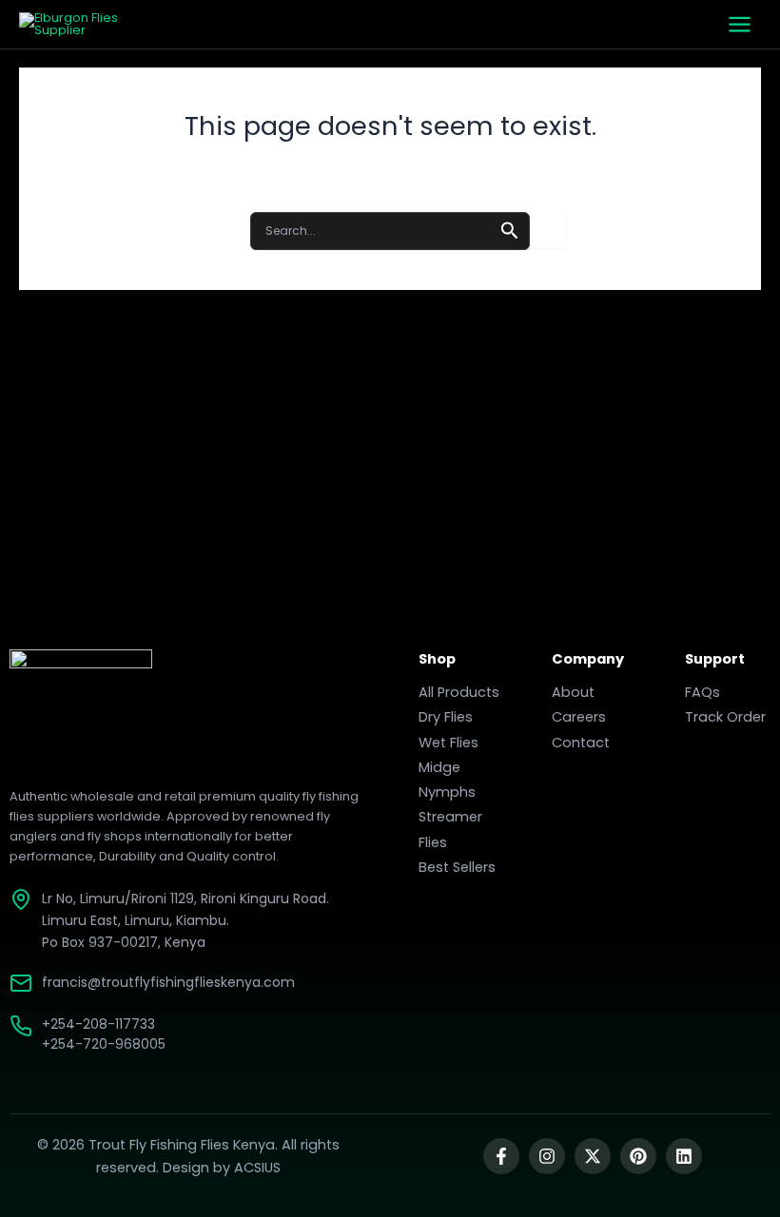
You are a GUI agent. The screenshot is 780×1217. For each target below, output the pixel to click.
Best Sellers (457, 867)
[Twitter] (593, 1156)
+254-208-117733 (98, 1023)
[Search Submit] (509, 229)
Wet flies (448, 742)
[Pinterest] (638, 1156)
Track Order (725, 716)
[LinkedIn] (684, 1156)
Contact (581, 742)
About (573, 692)
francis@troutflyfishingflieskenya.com (168, 982)
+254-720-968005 (104, 1043)
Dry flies (446, 716)
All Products (459, 692)
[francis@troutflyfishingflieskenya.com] (21, 983)
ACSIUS (257, 1167)
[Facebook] (501, 1156)
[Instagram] (547, 1156)
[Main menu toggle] (739, 24)
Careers (579, 716)
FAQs (702, 692)
